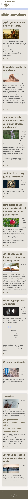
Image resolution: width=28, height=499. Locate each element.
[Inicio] (2, 4)
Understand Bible (9, 2)
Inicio (2, 8)
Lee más (5, 58)
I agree (14, 496)
